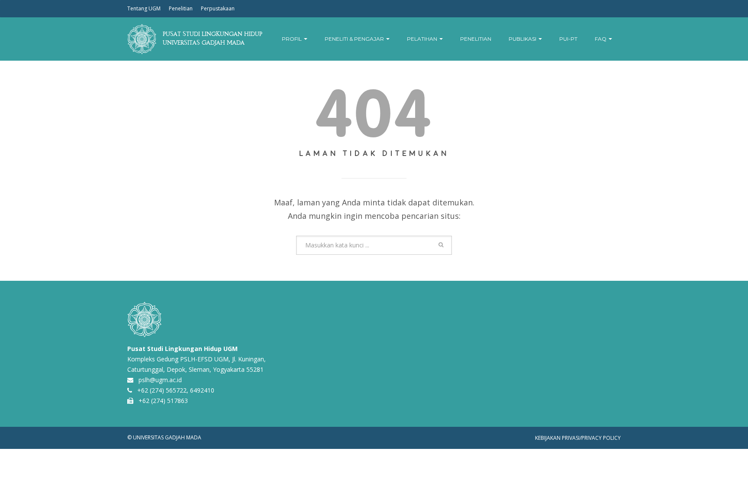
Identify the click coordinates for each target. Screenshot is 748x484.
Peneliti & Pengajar (355, 39)
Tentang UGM (144, 8)
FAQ (601, 39)
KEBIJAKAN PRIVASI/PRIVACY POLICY (578, 438)
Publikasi (523, 39)
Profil (292, 39)
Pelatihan (422, 39)
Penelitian (181, 8)
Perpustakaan (218, 8)
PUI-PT (568, 39)
